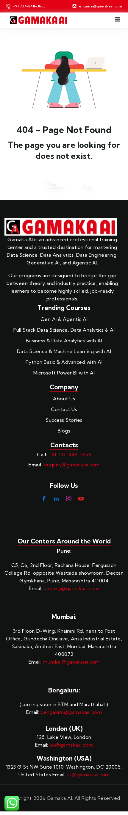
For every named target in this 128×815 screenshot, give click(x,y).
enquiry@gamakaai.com (72, 465)
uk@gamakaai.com (71, 745)
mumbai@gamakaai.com (71, 662)
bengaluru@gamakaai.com (71, 712)
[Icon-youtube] (81, 498)
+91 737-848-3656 (70, 454)
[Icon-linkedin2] (56, 498)
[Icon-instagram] (68, 498)
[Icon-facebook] (44, 498)
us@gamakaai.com (88, 775)
